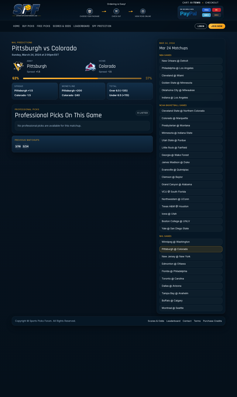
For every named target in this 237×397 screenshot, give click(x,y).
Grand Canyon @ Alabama (177, 184)
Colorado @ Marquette (175, 118)
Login (201, 26)
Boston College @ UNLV (176, 221)
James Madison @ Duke (176, 162)
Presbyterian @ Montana (176, 125)
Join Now (216, 26)
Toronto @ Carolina (173, 278)
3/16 (18, 146)
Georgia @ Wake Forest (175, 155)
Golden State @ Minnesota (177, 82)
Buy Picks (28, 26)
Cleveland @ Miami (173, 75)
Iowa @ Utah (169, 213)
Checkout (211, 2)
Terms (197, 321)
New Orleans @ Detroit (175, 60)
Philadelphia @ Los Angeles (177, 68)
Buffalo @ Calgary (172, 300)
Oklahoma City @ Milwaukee (178, 90)
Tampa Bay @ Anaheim (175, 293)
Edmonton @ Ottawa (174, 263)
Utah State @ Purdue (174, 140)
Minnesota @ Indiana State (177, 132)
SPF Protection (101, 26)
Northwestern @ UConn (175, 199)
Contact (187, 321)
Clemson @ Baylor (172, 176)
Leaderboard (82, 26)
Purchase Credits (212, 321)
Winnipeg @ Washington (176, 241)
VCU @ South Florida (174, 191)
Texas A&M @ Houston (175, 206)
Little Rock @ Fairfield (174, 147)
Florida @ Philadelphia (174, 271)
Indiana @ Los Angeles (175, 97)
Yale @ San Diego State (175, 228)
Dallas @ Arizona (171, 285)
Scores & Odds (62, 26)
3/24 (26, 146)
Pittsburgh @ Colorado (175, 249)
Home (16, 26)
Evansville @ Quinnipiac (175, 169)
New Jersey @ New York (176, 256)
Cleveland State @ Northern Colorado (183, 110)
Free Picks (43, 26)
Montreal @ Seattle (173, 308)
